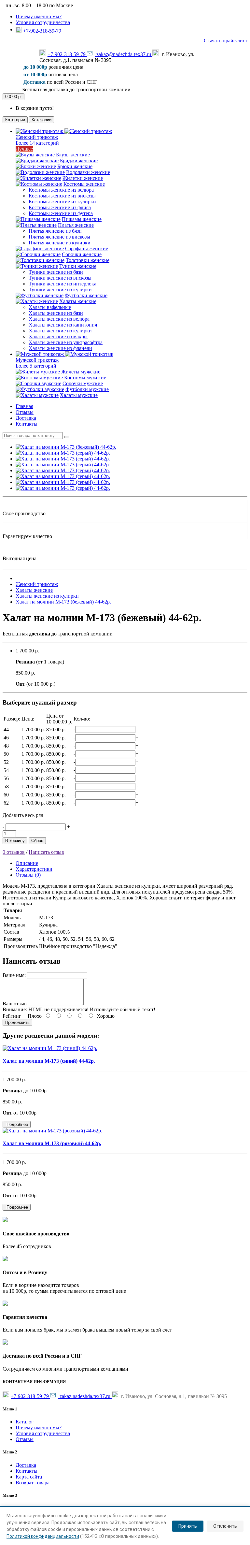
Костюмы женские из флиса (60, 207)
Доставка (26, 418)
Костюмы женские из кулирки (62, 201)
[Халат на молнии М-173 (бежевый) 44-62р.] (66, 447)
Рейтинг (12, 1016)
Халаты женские (77, 301)
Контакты (26, 424)
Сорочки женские (82, 254)
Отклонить (225, 1526)
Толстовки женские (87, 260)
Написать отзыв (46, 852)
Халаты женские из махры (58, 336)
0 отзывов (14, 852)
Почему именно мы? (39, 16)
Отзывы (25, 412)
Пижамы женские (82, 219)
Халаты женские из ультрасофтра (66, 342)
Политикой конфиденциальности (43, 1536)
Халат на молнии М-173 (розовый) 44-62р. (52, 1143)
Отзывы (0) (28, 875)
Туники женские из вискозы (60, 278)
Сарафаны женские (86, 248)
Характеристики (34, 869)
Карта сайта (29, 1476)
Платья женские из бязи (55, 231)
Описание (27, 863)
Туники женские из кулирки (60, 289)
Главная (24, 406)
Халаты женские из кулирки (60, 330)
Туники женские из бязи (56, 272)
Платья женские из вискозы (59, 237)
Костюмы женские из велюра (61, 190)
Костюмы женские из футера (61, 213)
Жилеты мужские (80, 371)
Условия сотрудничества (43, 22)
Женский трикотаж (37, 584)
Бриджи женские (79, 160)
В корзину (15, 840)
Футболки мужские (87, 389)
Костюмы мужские (85, 377)
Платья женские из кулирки (59, 242)
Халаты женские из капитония (63, 325)
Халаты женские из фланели (60, 348)
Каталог (25, 1421)
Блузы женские (73, 154)
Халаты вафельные (50, 307)
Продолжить (17, 1022)
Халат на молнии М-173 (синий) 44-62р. (49, 1061)
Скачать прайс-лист (225, 40)
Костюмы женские (84, 184)
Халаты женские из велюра (59, 319)
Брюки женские (74, 166)
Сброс (37, 840)
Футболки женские (86, 295)
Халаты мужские (79, 395)
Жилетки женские (82, 178)
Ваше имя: (14, 975)
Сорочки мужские (82, 383)
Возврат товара (32, 1482)
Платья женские (76, 225)
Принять (187, 1526)
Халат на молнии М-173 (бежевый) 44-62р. (63, 602)
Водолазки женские (88, 172)
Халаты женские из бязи (56, 313)
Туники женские (77, 266)
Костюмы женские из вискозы (62, 195)
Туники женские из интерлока (62, 283)
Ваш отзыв (15, 1003)
